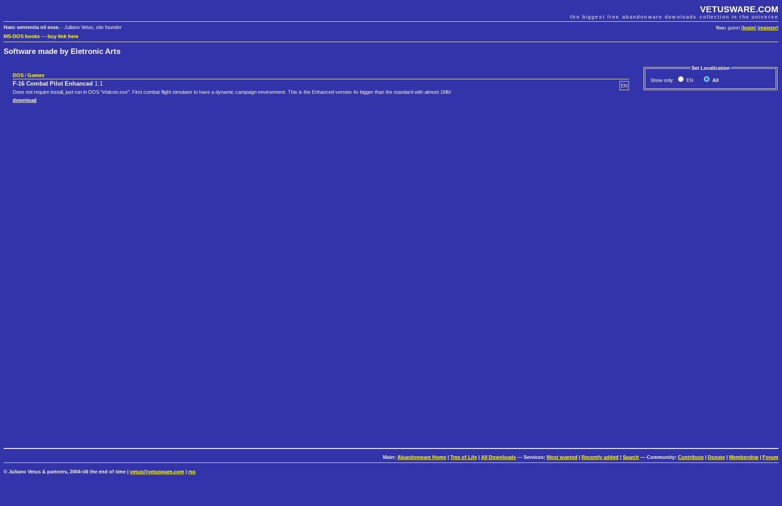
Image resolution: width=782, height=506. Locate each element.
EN (689, 80)
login (749, 27)
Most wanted (562, 457)
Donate (716, 457)
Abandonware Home (421, 457)
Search (631, 457)
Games (36, 75)
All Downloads (498, 457)
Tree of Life (463, 457)
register (768, 27)
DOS (18, 75)
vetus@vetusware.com (157, 471)
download (25, 100)
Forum (770, 457)
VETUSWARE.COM (739, 9)
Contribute (691, 457)
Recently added (600, 457)
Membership (743, 457)
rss (192, 471)
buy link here (63, 36)
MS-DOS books (22, 36)
